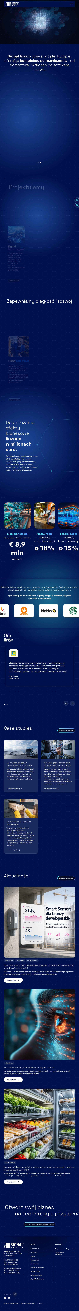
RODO (39, 1303)
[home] (12, 4)
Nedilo (32, 1256)
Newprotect (34, 1260)
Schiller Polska (35, 1271)
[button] (71, 4)
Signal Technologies (37, 1279)
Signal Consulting (36, 1275)
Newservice (34, 1264)
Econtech (33, 1252)
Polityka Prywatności (28, 1303)
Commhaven (34, 1249)
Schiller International (37, 1268)
